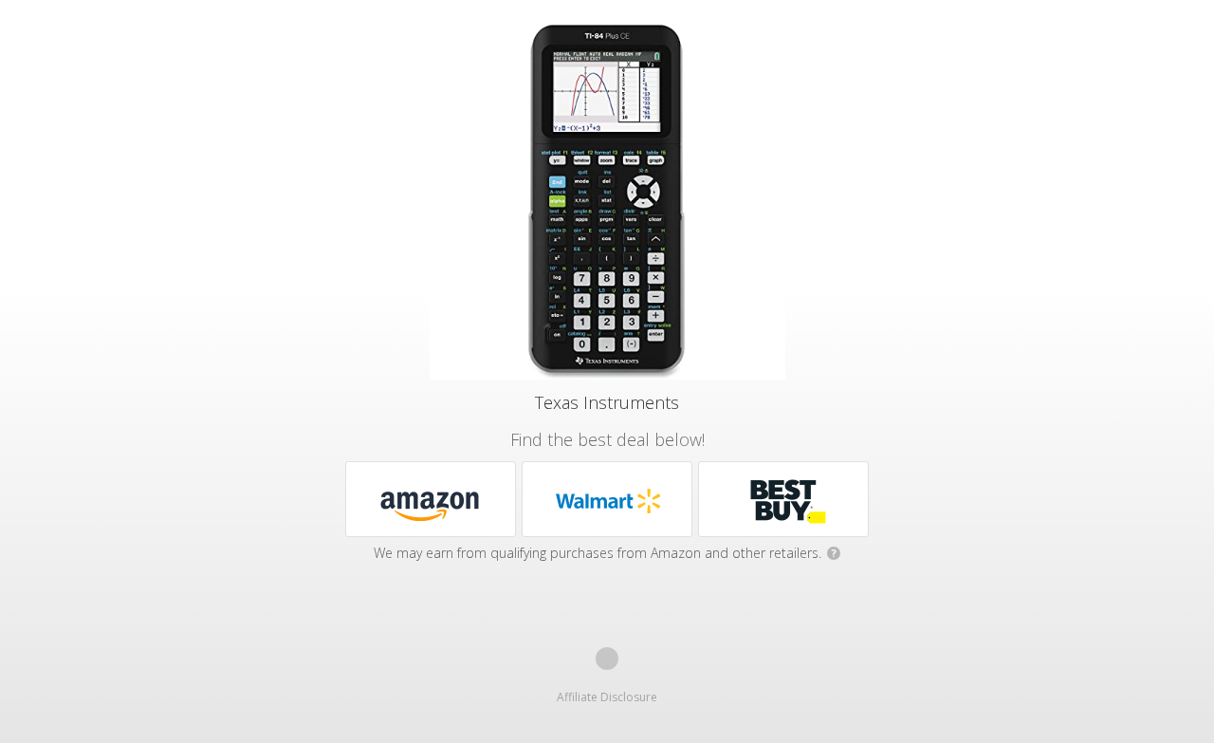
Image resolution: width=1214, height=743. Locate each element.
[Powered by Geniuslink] (607, 658)
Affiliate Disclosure (607, 697)
